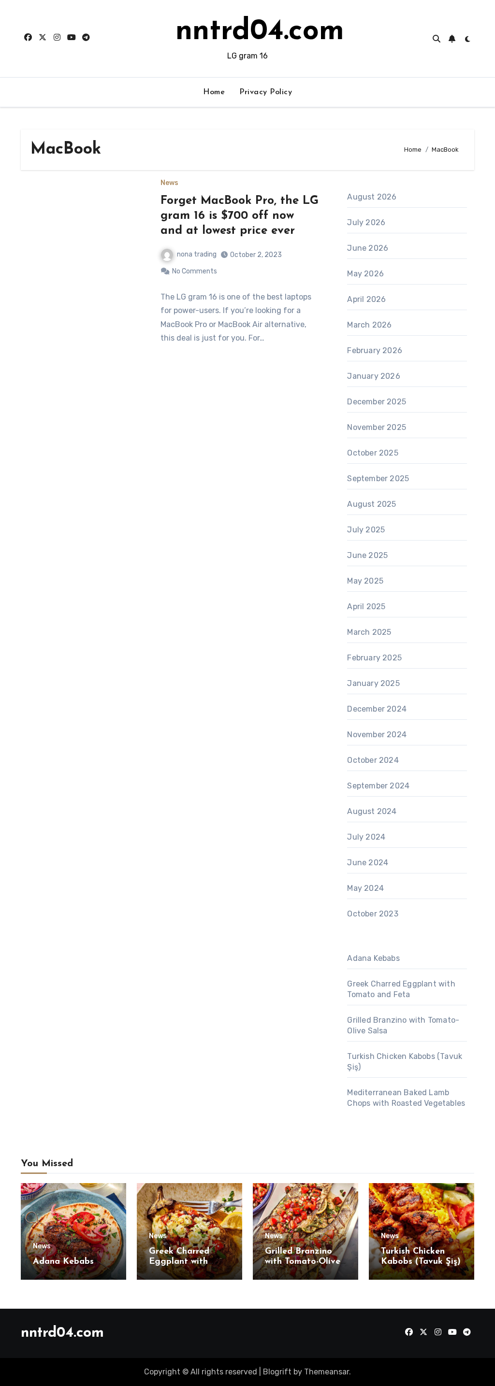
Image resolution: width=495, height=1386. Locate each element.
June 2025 (367, 555)
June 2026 (367, 248)
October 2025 (372, 452)
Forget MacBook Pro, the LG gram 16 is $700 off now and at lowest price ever (239, 216)
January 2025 (373, 683)
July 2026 (366, 222)
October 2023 (372, 913)
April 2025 (366, 606)
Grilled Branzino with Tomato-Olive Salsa (302, 1262)
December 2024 (377, 709)
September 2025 (378, 478)
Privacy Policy (265, 92)
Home (214, 92)
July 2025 (366, 529)
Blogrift (277, 1371)
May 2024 (365, 888)
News (169, 183)
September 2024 (378, 785)
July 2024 (366, 837)
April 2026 (366, 299)
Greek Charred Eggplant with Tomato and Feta (184, 1262)
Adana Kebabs (373, 958)
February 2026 (374, 350)
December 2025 (376, 401)
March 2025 (369, 632)
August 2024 (371, 811)
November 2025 (376, 427)
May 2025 (365, 581)
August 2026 (371, 196)
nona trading (197, 254)
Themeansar (326, 1371)
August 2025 (371, 504)
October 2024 (372, 760)
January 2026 (373, 376)
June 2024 (367, 862)
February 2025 (374, 657)
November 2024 (377, 734)
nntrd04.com (259, 31)
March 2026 (369, 324)
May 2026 (365, 273)
